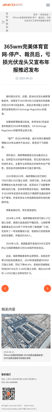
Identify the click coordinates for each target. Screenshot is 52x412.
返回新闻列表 (7, 22)
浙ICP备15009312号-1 (28, 409)
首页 (35, 14)
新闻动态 (44, 14)
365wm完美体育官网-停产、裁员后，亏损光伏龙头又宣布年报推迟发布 (32, 19)
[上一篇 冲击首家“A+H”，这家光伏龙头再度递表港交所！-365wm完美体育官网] (6, 288)
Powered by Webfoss (9, 409)
